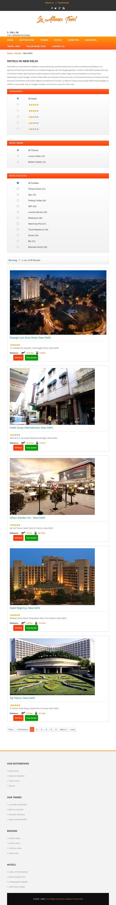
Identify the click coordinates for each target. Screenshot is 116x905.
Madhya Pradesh (17, 776)
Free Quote (31, 357)
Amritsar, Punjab (17, 887)
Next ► (63, 729)
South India (14, 843)
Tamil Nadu (14, 781)
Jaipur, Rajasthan (17, 877)
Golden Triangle (17, 814)
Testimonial (63, 2)
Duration (73, 40)
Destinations (26, 40)
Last (73, 729)
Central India (15, 848)
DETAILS (18, 357)
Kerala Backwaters (18, 819)
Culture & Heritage (18, 804)
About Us (49, 2)
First (11, 729)
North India (14, 838)
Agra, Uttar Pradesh (18, 872)
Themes (44, 40)
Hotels (58, 40)
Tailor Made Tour (36, 46)
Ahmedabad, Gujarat (18, 882)
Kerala (12, 786)
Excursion (90, 40)
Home (10, 40)
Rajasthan (14, 771)
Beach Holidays (16, 809)
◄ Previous (22, 729)
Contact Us (58, 46)
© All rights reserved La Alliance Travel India (64, 899)
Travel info (13, 46)
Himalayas (14, 853)
